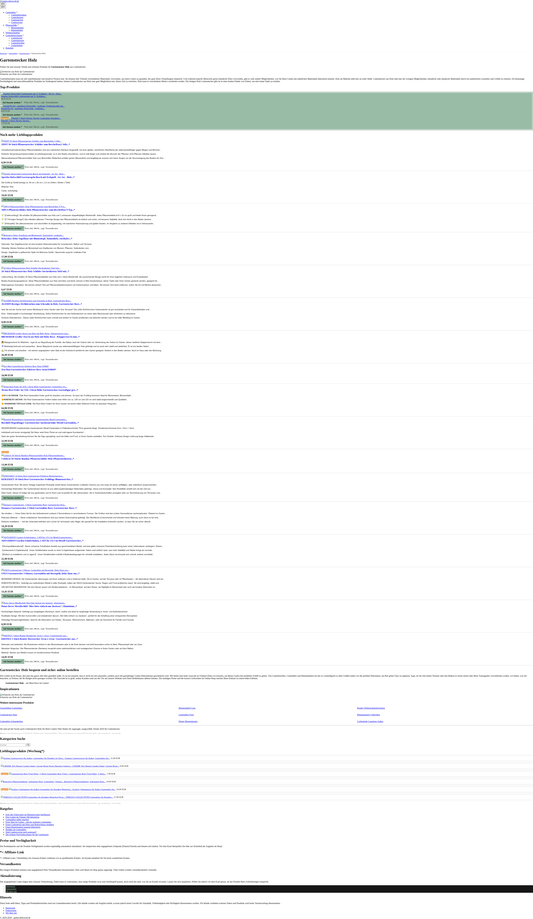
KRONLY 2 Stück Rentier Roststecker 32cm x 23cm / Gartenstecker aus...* (39, 639)
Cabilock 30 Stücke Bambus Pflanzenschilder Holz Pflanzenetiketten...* (37, 458)
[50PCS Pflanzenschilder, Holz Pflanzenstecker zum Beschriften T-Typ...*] (33, 206)
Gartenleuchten (17, 43)
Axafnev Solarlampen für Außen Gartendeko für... (94, 789)
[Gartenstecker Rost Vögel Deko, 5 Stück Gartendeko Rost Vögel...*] (39, 774)
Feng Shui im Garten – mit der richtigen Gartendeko (28, 822)
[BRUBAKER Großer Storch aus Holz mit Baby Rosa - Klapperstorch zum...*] (35, 333)
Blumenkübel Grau (187, 708)
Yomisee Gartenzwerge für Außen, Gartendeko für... (87, 758)
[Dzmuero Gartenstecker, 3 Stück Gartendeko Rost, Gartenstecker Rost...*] (33, 505)
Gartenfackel (16, 38)
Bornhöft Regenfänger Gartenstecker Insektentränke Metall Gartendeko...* (40, 422)
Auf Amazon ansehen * (12, 103)
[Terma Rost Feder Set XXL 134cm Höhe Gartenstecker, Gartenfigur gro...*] (34, 387)
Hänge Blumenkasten (188, 721)
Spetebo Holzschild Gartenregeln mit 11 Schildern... (23, 96)
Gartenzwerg (16, 22)
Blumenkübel (17, 30)
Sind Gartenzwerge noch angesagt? (21, 832)
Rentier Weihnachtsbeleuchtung (371, 708)
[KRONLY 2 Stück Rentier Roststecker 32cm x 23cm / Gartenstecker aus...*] (34, 636)
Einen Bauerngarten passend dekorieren (23, 827)
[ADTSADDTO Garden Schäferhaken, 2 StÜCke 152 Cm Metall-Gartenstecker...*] (37, 537)
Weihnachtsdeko (13, 33)
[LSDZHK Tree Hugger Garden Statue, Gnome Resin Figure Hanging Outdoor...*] (36, 766)
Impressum (10, 886)
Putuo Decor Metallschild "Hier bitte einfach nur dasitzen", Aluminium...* (39, 606)
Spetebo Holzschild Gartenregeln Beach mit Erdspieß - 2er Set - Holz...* (38, 177)
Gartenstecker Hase (8, 715)
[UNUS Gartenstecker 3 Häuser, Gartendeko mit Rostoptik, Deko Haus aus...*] (35, 570)
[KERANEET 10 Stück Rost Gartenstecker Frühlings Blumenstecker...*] (32, 476)
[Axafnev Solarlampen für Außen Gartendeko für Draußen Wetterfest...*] (40, 789)
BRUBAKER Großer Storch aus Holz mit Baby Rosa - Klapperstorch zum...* (40, 336)
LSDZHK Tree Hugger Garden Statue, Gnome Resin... (95, 766)
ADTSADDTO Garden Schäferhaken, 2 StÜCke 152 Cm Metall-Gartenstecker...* (42, 540)
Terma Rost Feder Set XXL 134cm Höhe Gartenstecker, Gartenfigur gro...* (39, 390)
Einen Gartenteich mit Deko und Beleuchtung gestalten (30, 824)
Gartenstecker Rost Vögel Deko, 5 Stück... (87, 774)
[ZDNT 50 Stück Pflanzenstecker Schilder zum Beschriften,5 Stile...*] (31, 141)
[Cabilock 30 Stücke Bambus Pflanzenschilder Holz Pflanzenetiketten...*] (33, 455)
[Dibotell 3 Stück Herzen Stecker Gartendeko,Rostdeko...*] (35, 118)
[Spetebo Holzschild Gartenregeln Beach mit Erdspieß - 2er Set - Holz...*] (33, 174)
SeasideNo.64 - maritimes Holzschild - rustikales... (23, 108)
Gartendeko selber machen (17, 819)
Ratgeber (9, 48)
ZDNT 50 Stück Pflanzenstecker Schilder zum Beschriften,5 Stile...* (35, 144)
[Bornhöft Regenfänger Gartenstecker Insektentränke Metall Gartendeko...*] (34, 419)
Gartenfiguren (17, 17)
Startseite (3, 53)
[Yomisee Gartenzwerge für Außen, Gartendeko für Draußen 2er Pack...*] (33, 758)
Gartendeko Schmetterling (11, 721)
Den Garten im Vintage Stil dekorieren (22, 817)
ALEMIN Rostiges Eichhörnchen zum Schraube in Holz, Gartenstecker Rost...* (41, 304)
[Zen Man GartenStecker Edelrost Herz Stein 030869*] (25, 366)
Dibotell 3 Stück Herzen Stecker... (16, 121)
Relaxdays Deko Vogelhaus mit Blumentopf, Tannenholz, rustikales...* (36, 238)
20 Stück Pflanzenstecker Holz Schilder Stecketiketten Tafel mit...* (35, 271)
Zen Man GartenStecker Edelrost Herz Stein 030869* (28, 369)
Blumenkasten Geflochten (368, 715)
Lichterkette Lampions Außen (370, 721)
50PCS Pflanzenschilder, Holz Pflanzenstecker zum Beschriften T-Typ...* (38, 209)
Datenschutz (11, 889)
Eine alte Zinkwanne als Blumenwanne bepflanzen (28, 814)
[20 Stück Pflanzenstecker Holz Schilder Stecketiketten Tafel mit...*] (30, 268)
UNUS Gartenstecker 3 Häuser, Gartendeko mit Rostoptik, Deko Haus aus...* (40, 573)
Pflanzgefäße (11, 25)
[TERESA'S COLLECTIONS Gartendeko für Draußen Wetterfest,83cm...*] (33, 797)
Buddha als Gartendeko (16, 829)
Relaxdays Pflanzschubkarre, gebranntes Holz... (85, 782)
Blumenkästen (17, 28)
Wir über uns (11, 891)
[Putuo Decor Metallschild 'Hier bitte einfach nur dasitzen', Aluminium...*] (33, 603)
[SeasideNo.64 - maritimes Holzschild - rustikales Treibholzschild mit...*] (33, 106)
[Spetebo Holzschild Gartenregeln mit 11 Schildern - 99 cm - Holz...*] (31, 94)
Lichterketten (17, 45)
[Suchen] (28, 744)
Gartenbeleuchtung (14, 35)
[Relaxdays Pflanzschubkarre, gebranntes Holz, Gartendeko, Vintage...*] (32, 782)
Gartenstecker (17, 20)
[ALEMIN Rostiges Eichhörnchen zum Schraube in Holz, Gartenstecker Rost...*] (36, 301)
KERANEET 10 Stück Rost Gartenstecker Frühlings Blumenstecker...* (37, 479)
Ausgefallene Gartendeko (11, 708)
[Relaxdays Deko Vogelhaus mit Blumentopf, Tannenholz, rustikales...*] (32, 235)
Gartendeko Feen (186, 715)
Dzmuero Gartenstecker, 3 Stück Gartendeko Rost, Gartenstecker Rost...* (39, 508)
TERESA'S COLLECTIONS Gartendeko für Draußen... (89, 797)
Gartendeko (11, 12)
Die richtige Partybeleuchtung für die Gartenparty (27, 834)
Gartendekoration (18, 15)
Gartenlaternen (17, 40)
